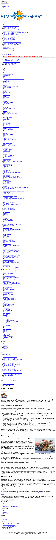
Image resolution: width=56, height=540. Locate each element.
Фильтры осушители (8, 141)
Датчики (5, 116)
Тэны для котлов (7, 170)
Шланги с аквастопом (8, 260)
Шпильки (8, 325)
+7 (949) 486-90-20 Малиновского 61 (11, 62)
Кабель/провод (6, 266)
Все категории (6, 24)
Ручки (4, 135)
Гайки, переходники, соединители (11, 277)
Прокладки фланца (7, 165)
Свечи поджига (7, 244)
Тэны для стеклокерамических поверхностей (13, 198)
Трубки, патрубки (7, 247)
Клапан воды (6, 81)
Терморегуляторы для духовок (10, 196)
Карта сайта (6, 513)
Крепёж (5, 82)
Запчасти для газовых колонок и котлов (12, 43)
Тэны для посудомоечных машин (11, 257)
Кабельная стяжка (7, 310)
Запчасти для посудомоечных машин (11, 44)
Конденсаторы (6, 175)
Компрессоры (6, 123)
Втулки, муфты (6, 203)
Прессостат (6, 93)
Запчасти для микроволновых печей (11, 31)
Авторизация (6, 6)
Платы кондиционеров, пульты (10, 282)
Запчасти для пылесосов (9, 28)
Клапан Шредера (7, 122)
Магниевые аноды (7, 164)
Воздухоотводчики (7, 228)
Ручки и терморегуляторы (9, 241)
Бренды (5, 510)
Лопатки (5, 218)
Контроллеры (6, 124)
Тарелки (5, 186)
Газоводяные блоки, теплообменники (12, 229)
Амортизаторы (6, 75)
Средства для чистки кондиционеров (12, 283)
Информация (4, 501)
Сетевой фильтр (7, 100)
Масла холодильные (8, 129)
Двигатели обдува (7, 117)
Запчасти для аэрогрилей (9, 37)
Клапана (5, 162)
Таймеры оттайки (7, 136)
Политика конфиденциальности (10, 506)
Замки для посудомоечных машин (11, 251)
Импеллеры (6, 252)
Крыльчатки (6, 125)
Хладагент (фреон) (7, 143)
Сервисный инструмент (8, 298)
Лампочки (5, 178)
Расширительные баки (8, 240)
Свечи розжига (6, 192)
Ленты (4, 326)
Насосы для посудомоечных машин (11, 253)
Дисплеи (5, 231)
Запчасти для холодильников (10, 27)
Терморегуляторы (7, 138)
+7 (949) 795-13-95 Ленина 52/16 (10, 60)
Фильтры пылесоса (7, 156)
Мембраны (5, 235)
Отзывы (5, 348)
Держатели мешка (7, 149)
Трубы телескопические (8, 155)
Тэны (4, 140)
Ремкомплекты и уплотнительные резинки (13, 295)
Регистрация (6, 7)
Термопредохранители (8, 334)
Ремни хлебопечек (7, 219)
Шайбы (7, 324)
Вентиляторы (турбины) (9, 279)
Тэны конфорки (7, 199)
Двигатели (5, 148)
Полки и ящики (7, 144)
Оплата (5, 346)
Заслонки (5, 118)
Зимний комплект (7, 284)
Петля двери (6, 132)
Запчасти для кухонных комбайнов (11, 34)
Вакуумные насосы (7, 287)
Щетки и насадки (7, 159)
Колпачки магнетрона (8, 173)
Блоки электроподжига (8, 188)
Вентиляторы (6, 226)
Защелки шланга (7, 150)
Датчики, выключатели (8, 230)
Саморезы (8, 322)
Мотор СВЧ (6, 182)
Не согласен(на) (4, 500)
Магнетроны (6, 180)
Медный (8, 309)
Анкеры (8, 316)
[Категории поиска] (1, 352)
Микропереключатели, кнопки (10, 86)
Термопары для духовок (8, 194)
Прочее (5, 331)
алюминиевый (4, 433)
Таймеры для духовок (8, 193)
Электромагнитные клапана (9, 249)
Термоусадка (6, 335)
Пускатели (5, 332)
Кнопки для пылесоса (8, 151)
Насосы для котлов (7, 236)
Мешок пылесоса (7, 152)
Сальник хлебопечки (8, 220)
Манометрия (6, 293)
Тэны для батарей (7, 168)
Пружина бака (6, 95)
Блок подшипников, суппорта (10, 77)
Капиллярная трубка (8, 120)
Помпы (5, 154)
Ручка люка (6, 97)
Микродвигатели (7, 130)
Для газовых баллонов (8, 233)
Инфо (4, 343)
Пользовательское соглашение (24, 492)
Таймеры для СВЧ (7, 184)
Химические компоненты (9, 304)
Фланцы (5, 171)
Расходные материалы (8, 48)
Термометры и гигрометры (9, 299)
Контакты (5, 347)
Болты (7, 318)
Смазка (5, 101)
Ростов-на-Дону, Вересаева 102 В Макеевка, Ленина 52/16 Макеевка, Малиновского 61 (11, 525)
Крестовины (6, 84)
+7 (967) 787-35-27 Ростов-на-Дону (11, 59)
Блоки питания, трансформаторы (11, 262)
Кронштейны (6, 281)
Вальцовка (5, 288)
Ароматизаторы (7, 146)
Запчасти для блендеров (8, 33)
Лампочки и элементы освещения (11, 127)
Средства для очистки (8, 102)
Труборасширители (7, 302)
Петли (4, 91)
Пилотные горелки (7, 237)
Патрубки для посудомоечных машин (12, 255)
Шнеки (5, 215)
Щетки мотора (6, 112)
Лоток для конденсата (8, 128)
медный (2, 445)
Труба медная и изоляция (9, 276)
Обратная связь (6, 518)
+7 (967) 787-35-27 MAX (9, 64)
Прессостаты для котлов (9, 239)
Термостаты (6, 166)
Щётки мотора (6, 160)
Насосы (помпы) (7, 87)
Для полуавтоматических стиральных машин (13, 79)
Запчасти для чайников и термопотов (12, 40)
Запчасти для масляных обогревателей (12, 42)
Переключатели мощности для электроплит (13, 191)
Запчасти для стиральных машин (11, 26)
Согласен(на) (11, 500)
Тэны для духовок (7, 197)
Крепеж (5, 315)
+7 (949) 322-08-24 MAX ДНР (10, 63)
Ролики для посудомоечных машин (11, 256)
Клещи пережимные (8, 292)
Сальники (5, 98)
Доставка (5, 345)
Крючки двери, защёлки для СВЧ (11, 176)
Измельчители (6, 207)
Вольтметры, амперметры (9, 289)
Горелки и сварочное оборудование (11, 290)
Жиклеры (5, 189)
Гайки (7, 319)
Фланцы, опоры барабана (9, 108)
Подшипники (6, 92)
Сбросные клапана (7, 242)
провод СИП (4, 459)
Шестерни (5, 214)
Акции (4, 349)
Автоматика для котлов (8, 225)
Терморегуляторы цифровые (10, 139)
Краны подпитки (7, 234)
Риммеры (5, 297)
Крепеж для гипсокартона (12, 321)
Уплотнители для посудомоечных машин (12, 258)
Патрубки (5, 90)
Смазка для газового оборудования (11, 245)
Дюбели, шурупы (10, 320)
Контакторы (6, 314)
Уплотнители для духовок (9, 201)
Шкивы (5, 109)
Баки (4, 76)
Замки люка (6, 80)
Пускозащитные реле (8, 134)
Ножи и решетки (7, 213)
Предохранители (7, 183)
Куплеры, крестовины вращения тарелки (12, 177)
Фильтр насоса (6, 107)
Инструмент (6, 47)
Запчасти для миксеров (8, 35)
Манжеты (5, 85)
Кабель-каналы (6, 265)
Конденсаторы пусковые (9, 338)
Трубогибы (5, 300)
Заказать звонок (7, 54)
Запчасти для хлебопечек (9, 39)
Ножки (5, 88)
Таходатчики (6, 103)
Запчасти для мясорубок (9, 38)
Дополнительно (4, 508)
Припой (5, 133)
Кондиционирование (8, 45)
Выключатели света (7, 114)
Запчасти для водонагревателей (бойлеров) (13, 29)
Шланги (5, 111)
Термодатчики (6, 104)
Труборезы (5, 303)
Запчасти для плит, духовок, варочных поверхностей (15, 32)
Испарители (6, 119)
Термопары (6, 246)
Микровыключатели (8, 181)
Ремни (4, 96)
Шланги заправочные (8, 305)
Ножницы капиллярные (8, 294)
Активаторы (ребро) (8, 74)
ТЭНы (4, 106)
